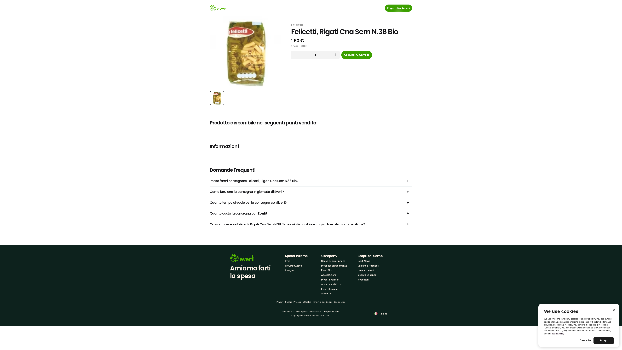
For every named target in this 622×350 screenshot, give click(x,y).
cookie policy (558, 333)
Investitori (363, 279)
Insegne (289, 270)
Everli (288, 261)
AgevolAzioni (328, 275)
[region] (578, 325)
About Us (326, 293)
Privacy (279, 302)
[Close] (613, 310)
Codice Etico (340, 302)
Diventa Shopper (366, 275)
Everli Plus (326, 270)
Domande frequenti (368, 265)
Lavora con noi (365, 270)
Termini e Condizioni (322, 302)
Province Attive (293, 265)
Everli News (363, 261)
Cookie (288, 302)
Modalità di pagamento (334, 265)
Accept (603, 340)
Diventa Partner (330, 279)
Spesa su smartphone (333, 261)
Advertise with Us (331, 284)
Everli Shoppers (329, 289)
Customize (586, 340)
